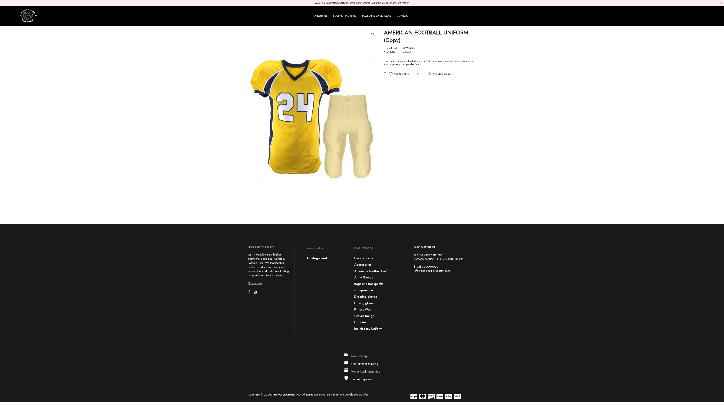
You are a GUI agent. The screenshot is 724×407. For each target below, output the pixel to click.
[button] (373, 34)
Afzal (366, 394)
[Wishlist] (396, 74)
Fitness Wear (363, 309)
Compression (363, 290)
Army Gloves (363, 277)
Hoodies (360, 322)
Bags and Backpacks (376, 16)
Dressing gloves (365, 296)
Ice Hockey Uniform (368, 328)
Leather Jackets (344, 16)
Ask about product (442, 74)
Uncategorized (316, 258)
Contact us (378, 3)
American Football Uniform (373, 271)
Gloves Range (364, 316)
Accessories (362, 264)
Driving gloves (364, 303)
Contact (403, 16)
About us (320, 16)
